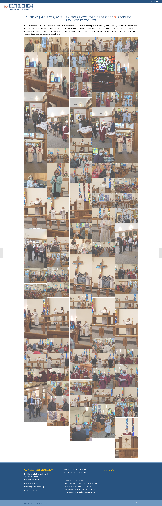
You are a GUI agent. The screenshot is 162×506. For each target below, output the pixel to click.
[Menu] (156, 7)
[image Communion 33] (126, 329)
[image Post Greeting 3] (81, 118)
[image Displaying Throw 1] (103, 277)
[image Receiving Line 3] (58, 59)
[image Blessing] (103, 396)
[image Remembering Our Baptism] (103, 44)
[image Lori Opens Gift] (58, 217)
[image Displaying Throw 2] (81, 274)
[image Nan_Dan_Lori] (81, 160)
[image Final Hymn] (58, 259)
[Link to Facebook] (151, 1)
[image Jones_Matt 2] (35, 248)
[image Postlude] (126, 100)
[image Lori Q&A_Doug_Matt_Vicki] (81, 175)
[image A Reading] (58, 418)
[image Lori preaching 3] (103, 200)
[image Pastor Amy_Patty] (103, 155)
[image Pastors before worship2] (126, 143)
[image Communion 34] (81, 329)
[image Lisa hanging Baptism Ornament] (126, 216)
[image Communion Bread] (126, 301)
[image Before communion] (81, 401)
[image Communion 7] (103, 345)
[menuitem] (156, 7)
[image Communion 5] (35, 346)
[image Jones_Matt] (126, 243)
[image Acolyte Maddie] (103, 421)
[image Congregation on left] (126, 286)
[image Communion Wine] (81, 301)
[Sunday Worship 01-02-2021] (1, 253)
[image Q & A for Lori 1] (58, 87)
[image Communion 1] (58, 360)
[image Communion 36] (58, 318)
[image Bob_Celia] (35, 402)
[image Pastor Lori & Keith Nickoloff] (35, 44)
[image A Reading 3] (126, 438)
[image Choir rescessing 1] (126, 375)
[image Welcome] (58, 44)
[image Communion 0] (35, 361)
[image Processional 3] (81, 74)
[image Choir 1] (35, 375)
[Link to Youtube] (157, 1)
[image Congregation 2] (35, 291)
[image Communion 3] (126, 356)
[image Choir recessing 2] (103, 378)
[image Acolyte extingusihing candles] (81, 424)
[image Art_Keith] (58, 403)
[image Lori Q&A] (58, 180)
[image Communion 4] (81, 356)
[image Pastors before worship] (35, 153)
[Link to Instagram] (154, 1)
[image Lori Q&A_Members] (126, 170)
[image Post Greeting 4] (35, 112)
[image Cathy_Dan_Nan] (58, 388)
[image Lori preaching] (103, 185)
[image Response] (81, 44)
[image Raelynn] (103, 72)
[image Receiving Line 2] (81, 59)
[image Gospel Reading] (58, 244)
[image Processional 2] (81, 90)
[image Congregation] (58, 274)
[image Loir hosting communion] (103, 225)
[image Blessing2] (126, 394)
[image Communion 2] (103, 360)
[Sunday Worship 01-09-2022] (160, 253)
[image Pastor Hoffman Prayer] (81, 145)
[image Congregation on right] (35, 276)
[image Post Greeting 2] (58, 127)
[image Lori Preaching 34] (81, 203)
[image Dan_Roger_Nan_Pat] (126, 271)
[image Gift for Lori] (81, 246)
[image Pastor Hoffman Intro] (58, 155)
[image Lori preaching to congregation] (126, 185)
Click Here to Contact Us (34, 491)
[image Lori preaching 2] (126, 200)
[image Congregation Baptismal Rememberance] (58, 290)
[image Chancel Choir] (81, 387)
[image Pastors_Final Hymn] (126, 115)
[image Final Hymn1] (103, 249)
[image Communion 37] (103, 318)
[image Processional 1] (103, 100)
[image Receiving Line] (126, 44)
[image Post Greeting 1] (103, 127)
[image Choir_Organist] (81, 372)
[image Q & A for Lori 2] (35, 72)
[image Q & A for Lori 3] (126, 72)
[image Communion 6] (58, 345)
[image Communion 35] (35, 319)
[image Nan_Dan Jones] (103, 170)
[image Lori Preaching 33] (35, 208)
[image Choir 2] (58, 374)
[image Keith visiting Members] (81, 231)
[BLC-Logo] (19, 7)
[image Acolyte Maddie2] (126, 410)
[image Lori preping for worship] (35, 180)
